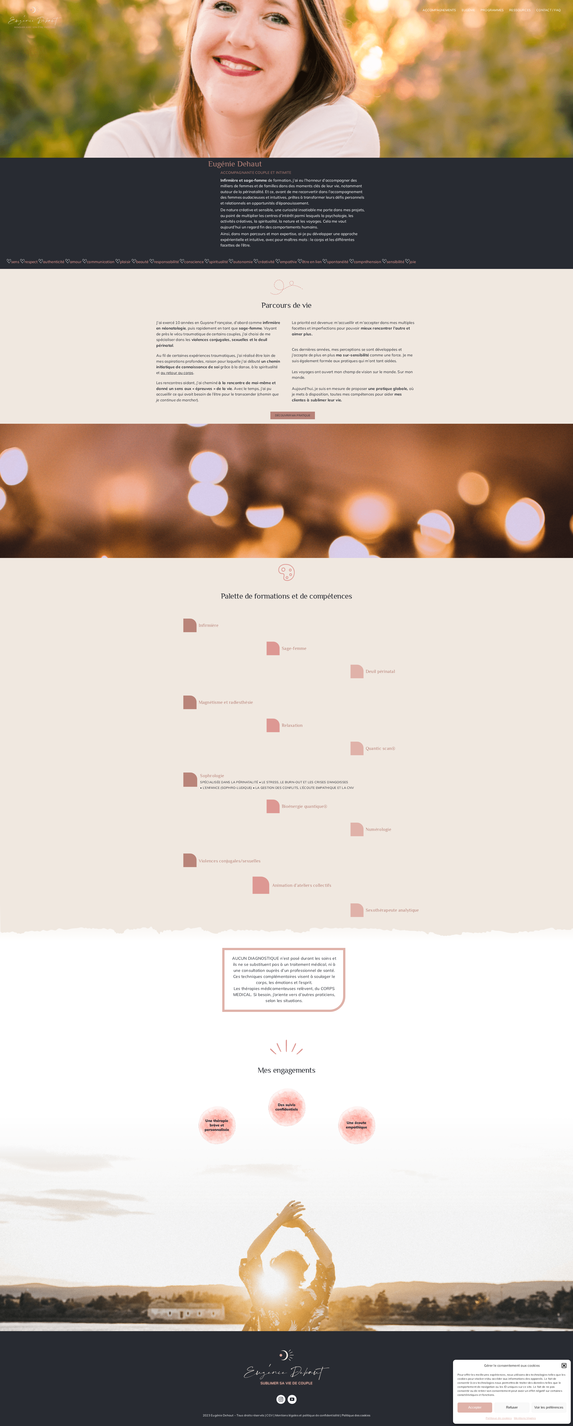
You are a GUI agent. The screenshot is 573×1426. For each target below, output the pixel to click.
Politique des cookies (356, 1415)
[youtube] (292, 1399)
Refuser (512, 1407)
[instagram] (280, 1399)
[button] (564, 1365)
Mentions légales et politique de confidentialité (307, 1415)
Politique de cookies (499, 1418)
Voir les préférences (548, 1407)
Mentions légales (525, 1418)
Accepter (474, 1407)
